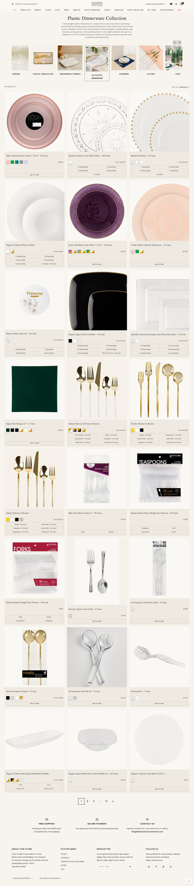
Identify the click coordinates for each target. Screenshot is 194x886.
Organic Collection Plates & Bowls (20, 245)
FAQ (62, 869)
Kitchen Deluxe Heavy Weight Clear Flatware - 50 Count (154, 513)
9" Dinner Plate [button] (83, 171)
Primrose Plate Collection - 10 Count (21, 333)
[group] (16, 63)
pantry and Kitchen (135, 10)
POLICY (64, 854)
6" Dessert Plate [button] (83, 167)
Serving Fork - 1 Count (140, 691)
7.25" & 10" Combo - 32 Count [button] (111, 353)
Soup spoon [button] (145, 532)
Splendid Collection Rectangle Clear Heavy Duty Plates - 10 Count (158, 334)
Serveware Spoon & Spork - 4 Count (21, 691)
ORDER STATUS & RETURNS (72, 861)
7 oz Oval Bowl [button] (173, 171)
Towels (48, 10)
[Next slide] (179, 42)
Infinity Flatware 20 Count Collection (84, 423)
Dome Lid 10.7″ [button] (48, 789)
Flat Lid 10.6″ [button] (20, 789)
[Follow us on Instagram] (163, 867)
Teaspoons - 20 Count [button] (111, 439)
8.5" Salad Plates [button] (82, 349)
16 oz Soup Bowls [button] (82, 353)
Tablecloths (25, 10)
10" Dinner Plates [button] (111, 349)
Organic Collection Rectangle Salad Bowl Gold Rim (27, 773)
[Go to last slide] (175, 42)
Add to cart (34, 175)
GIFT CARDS (151, 10)
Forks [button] (83, 532)
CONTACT (65, 857)
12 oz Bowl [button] (159, 174)
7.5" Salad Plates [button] (111, 346)
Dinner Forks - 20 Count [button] (83, 435)
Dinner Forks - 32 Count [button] (145, 439)
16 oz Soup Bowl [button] (20, 264)
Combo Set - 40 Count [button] (111, 442)
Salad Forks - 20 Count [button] (82, 442)
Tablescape (118, 10)
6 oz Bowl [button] (97, 174)
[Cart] (181, 4)
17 (106, 801)
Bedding (38, 10)
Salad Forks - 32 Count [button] (173, 439)
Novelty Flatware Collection (142, 423)
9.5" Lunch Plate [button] (174, 346)
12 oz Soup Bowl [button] (174, 353)
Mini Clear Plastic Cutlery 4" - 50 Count (85, 513)
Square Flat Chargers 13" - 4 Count (20, 423)
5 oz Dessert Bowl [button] (145, 353)
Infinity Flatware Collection (17, 513)
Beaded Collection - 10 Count (143, 155)
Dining (66, 10)
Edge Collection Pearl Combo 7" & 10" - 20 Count (27, 155)
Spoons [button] (111, 532)
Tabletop (76, 10)
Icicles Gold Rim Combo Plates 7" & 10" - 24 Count (90, 245)
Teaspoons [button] (145, 528)
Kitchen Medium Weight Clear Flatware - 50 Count (27, 602)
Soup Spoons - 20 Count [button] (83, 439)
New (14, 10)
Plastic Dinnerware (92, 10)
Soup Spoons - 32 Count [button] (174, 435)
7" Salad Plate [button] (111, 167)
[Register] (130, 866)
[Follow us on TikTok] (171, 867)
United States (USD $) (155, 4)
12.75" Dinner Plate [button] (173, 349)
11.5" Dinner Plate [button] (145, 349)
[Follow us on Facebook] (156, 867)
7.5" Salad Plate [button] (49, 256)
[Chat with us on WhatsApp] (149, 867)
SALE (179, 10)
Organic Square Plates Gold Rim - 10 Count (87, 334)
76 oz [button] (20, 785)
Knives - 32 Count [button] (145, 435)
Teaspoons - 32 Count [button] (145, 442)
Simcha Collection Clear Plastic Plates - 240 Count (89, 155)
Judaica (107, 10)
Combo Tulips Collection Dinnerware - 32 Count (151, 245)
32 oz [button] (49, 785)
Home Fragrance (167, 10)
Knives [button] (174, 532)
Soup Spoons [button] (20, 621)
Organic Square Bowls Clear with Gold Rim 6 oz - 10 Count (93, 773)
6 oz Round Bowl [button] (145, 171)
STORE (63, 865)
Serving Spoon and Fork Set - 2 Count (84, 691)
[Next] (113, 801)
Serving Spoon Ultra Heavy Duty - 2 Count (148, 602)
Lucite (57, 10)
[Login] (176, 4)
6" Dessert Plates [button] (82, 346)
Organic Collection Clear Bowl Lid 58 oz (148, 773)
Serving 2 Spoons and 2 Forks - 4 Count (85, 609)
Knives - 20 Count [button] (111, 435)
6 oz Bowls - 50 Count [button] (49, 264)
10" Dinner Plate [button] (111, 171)
